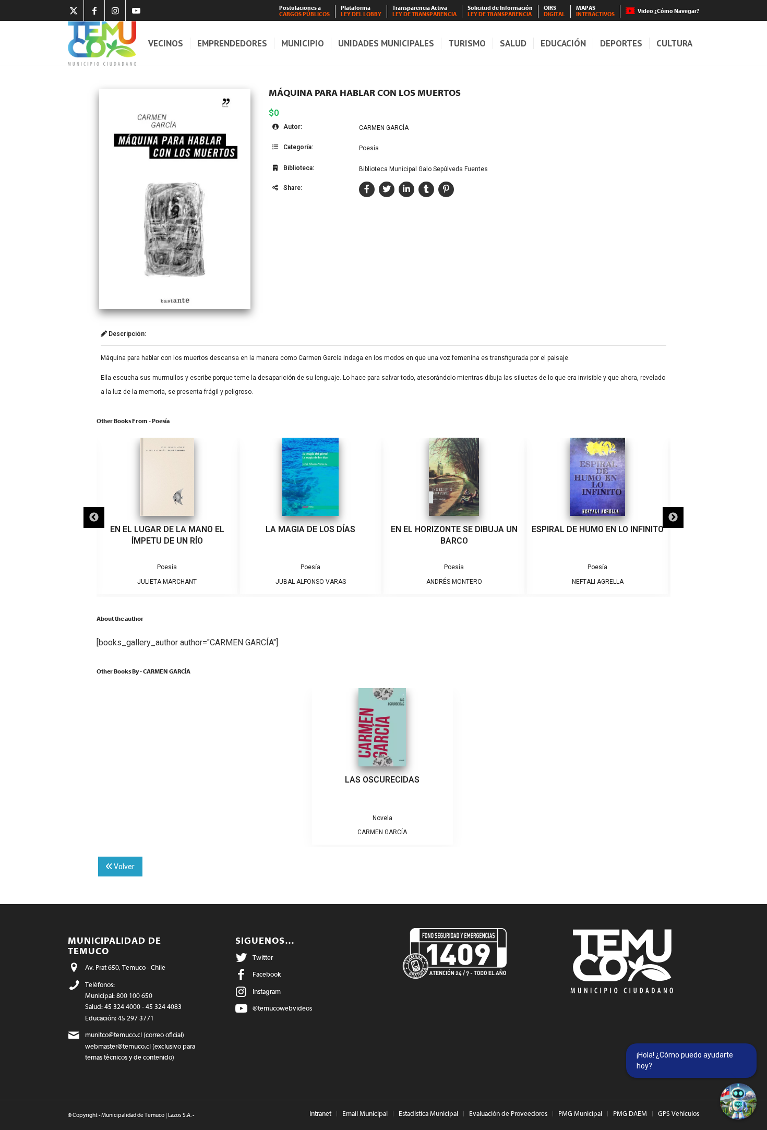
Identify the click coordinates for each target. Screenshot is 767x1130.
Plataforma (361, 11)
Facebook (267, 974)
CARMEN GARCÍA (384, 127)
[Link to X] (73, 10)
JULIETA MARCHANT (167, 581)
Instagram (267, 991)
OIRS (554, 11)
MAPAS (595, 11)
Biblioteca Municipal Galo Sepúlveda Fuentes (423, 169)
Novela (382, 818)
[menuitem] (304, 11)
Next (673, 517)
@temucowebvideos (282, 1008)
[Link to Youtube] (136, 10)
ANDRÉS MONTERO (454, 581)
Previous (93, 517)
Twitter (263, 957)
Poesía (369, 148)
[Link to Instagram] (115, 10)
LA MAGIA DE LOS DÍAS (310, 529)
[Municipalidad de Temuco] (102, 43)
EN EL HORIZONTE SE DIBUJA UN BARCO (454, 535)
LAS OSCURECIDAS (382, 780)
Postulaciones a (304, 11)
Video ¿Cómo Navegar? (668, 11)
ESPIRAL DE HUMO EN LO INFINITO (598, 529)
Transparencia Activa (424, 11)
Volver (123, 866)
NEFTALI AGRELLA (598, 581)
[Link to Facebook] (94, 10)
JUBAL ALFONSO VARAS (310, 581)
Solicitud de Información (500, 11)
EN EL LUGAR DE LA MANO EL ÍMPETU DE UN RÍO (167, 535)
